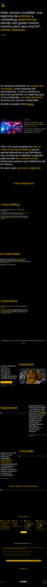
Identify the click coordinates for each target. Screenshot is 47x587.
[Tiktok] (44, 8)
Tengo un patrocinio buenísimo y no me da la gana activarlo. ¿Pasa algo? (18, 551)
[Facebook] (44, 4)
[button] (23, 548)
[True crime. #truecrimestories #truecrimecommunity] (29, 525)
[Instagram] (44, 2)
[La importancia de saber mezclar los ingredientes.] (41, 525)
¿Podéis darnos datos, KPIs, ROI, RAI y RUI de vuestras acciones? (16, 554)
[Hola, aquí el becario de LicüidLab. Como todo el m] (6, 525)
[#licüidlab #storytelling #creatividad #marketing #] (17, 525)
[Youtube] (44, 6)
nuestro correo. (36, 560)
